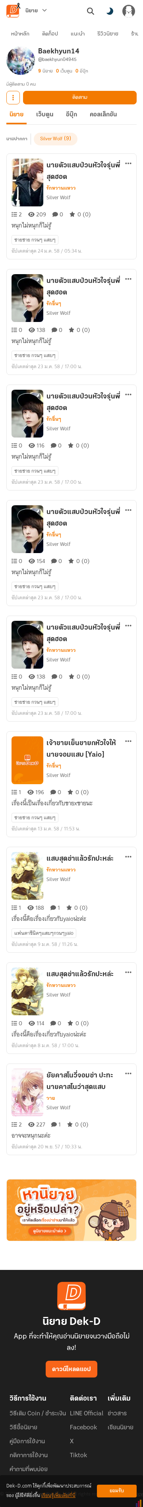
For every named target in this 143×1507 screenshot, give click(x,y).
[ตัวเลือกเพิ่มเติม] (13, 97)
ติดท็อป (50, 34)
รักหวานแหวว (61, 188)
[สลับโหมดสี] (110, 11)
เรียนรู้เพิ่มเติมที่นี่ (58, 1495)
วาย (50, 1098)
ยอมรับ (117, 1490)
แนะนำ (78, 34)
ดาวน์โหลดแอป (71, 1369)
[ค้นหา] (91, 11)
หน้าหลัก (20, 34)
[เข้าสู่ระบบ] (129, 11)
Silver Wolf (51, 139)
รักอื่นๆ (53, 303)
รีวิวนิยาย (107, 34)
